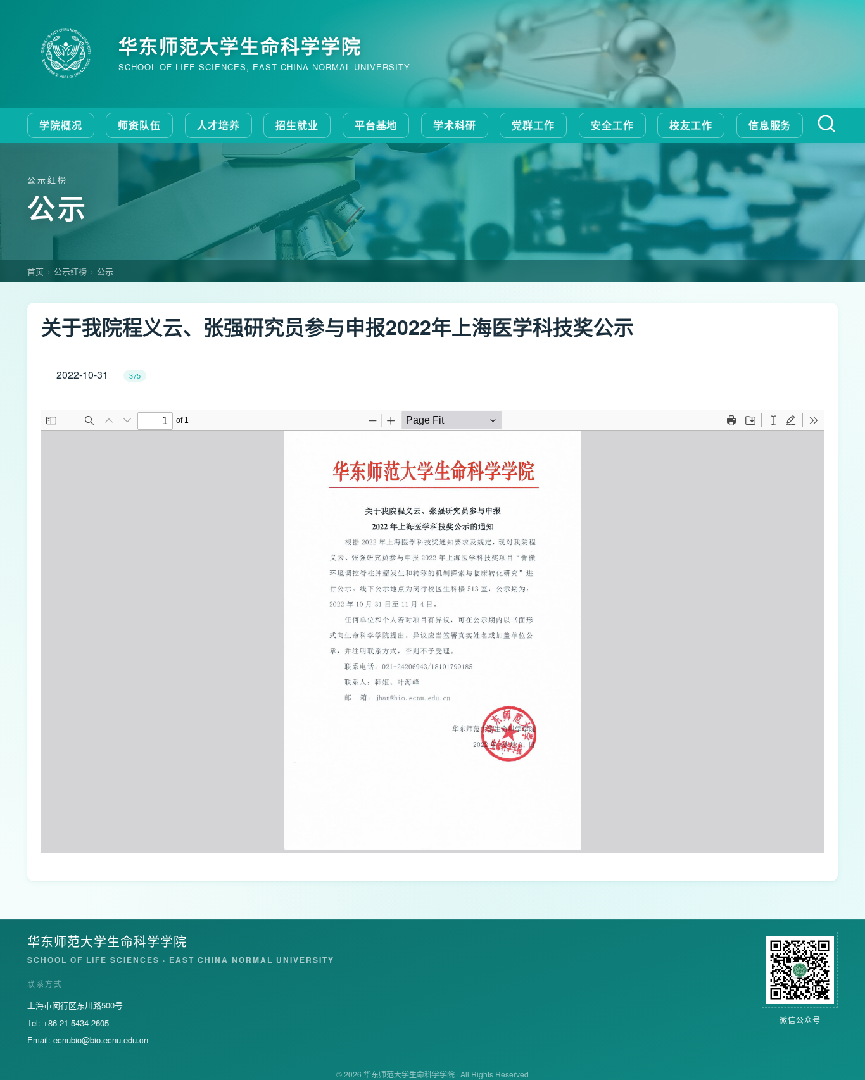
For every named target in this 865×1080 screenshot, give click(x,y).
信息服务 (770, 125)
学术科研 (454, 125)
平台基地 (376, 125)
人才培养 (218, 125)
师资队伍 (139, 125)
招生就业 (297, 125)
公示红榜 (70, 271)
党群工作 (533, 125)
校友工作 (690, 125)
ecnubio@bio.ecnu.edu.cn (100, 1040)
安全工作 (612, 125)
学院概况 (60, 125)
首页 (35, 271)
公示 (105, 271)
